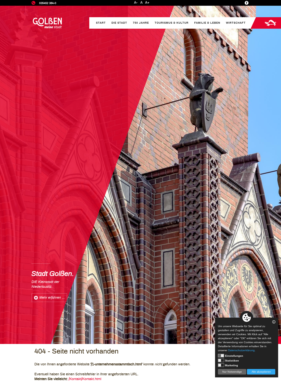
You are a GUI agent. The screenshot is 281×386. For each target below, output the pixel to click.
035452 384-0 (47, 3)
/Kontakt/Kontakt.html (85, 379)
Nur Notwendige (232, 371)
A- (135, 2)
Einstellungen (234, 355)
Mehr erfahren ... (52, 297)
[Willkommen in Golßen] (47, 23)
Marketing (231, 365)
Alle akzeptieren (261, 371)
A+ (147, 2)
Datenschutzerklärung (241, 350)
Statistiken (232, 360)
